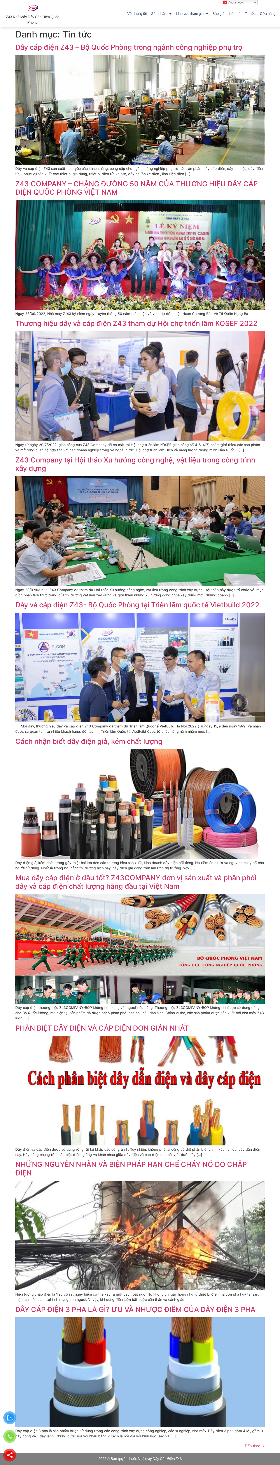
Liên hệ (234, 14)
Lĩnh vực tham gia (190, 14)
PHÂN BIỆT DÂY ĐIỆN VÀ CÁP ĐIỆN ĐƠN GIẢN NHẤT (102, 1028)
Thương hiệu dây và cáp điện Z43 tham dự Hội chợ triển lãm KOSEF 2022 (136, 323)
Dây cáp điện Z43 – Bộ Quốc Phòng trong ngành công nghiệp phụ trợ (129, 47)
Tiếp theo (255, 1446)
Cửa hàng (268, 14)
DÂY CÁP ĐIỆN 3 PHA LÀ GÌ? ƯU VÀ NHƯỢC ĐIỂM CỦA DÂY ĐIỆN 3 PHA (135, 1309)
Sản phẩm (159, 14)
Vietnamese (235, 2)
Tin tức (250, 14)
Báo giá (218, 14)
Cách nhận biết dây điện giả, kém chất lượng (89, 741)
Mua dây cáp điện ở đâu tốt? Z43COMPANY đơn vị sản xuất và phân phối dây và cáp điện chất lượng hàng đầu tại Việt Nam (135, 881)
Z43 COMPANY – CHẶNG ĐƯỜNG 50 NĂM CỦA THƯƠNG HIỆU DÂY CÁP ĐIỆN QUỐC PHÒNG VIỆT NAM (136, 188)
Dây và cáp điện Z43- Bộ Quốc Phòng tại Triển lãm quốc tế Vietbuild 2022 (137, 605)
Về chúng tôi (137, 14)
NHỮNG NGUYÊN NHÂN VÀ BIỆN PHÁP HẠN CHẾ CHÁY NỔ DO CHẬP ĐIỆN (131, 1168)
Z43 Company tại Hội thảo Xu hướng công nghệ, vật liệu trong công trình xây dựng (135, 464)
